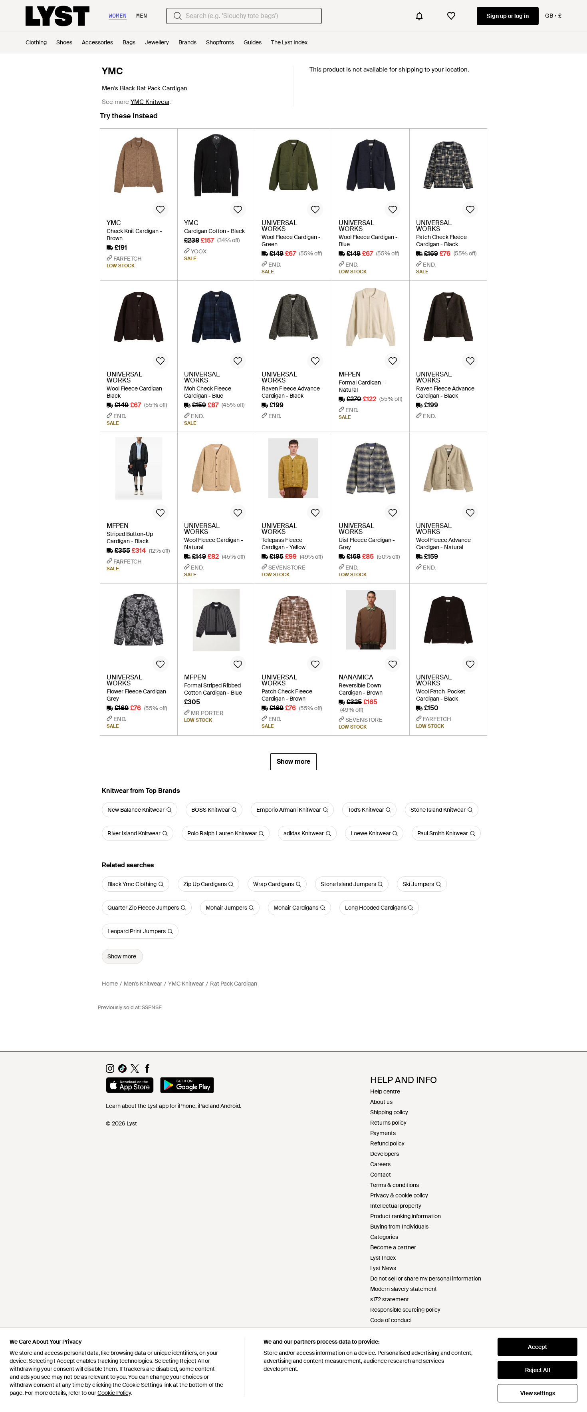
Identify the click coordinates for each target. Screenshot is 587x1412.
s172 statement (389, 1299)
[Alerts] (419, 16)
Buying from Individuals (399, 1226)
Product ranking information (405, 1216)
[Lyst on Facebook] (147, 1071)
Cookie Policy (114, 1392)
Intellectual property (395, 1205)
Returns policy (388, 1122)
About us (381, 1101)
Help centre (385, 1091)
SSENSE (152, 1007)
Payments (383, 1133)
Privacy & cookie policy (399, 1195)
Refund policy (387, 1143)
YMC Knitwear (150, 102)
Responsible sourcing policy (405, 1309)
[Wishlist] (451, 16)
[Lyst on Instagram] (110, 1071)
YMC (112, 71)
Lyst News (383, 1268)
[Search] (177, 16)
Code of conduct (391, 1320)
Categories (384, 1237)
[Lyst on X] (135, 1071)
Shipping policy (389, 1112)
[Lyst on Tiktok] (122, 1071)
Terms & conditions (394, 1185)
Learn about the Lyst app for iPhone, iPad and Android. (173, 1105)
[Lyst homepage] (57, 16)
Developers (384, 1153)
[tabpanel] (293, 449)
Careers (380, 1164)
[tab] (129, 119)
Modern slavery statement (403, 1289)
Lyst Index (383, 1257)
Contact (380, 1174)
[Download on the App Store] (130, 1086)
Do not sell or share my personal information (425, 1278)
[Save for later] (161, 209)
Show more (293, 761)
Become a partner (393, 1247)
